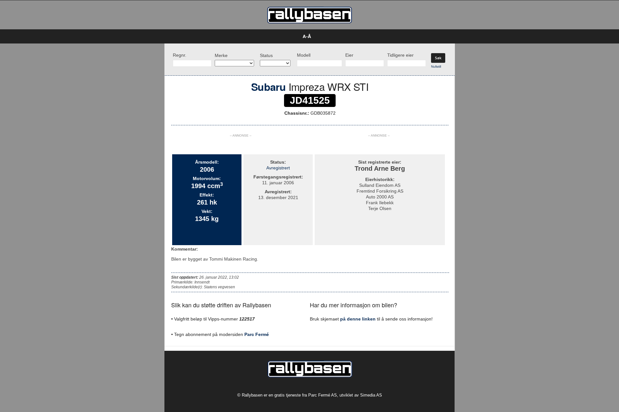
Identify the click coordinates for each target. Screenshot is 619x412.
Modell (303, 55)
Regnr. (179, 55)
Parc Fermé (256, 334)
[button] (464, 36)
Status (266, 55)
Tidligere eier (400, 55)
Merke (221, 55)
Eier (349, 55)
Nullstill (436, 66)
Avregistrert (278, 167)
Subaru (268, 86)
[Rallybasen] (309, 14)
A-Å (307, 36)
